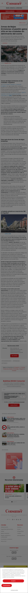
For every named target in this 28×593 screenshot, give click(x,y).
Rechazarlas (6, 585)
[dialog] (14, 580)
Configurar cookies (14, 590)
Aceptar (13, 580)
